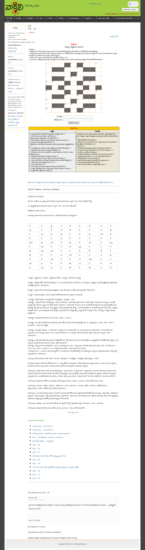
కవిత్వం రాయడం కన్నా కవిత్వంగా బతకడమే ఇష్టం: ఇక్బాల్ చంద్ (15, 120)
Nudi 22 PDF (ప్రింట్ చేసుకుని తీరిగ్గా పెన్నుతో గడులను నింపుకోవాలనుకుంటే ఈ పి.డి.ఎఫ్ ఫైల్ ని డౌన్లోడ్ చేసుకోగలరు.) (71, 182)
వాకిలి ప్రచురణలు (95, 3)
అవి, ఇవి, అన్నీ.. (103, 17)
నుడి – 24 (36, 445)
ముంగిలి (9, 17)
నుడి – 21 (36, 452)
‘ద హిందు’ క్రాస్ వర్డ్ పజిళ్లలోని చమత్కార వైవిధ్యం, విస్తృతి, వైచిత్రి (55, 467)
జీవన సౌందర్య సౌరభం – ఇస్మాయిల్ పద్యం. (15, 88)
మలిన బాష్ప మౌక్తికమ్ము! (12, 49)
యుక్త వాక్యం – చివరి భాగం (42, 426)
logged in (41, 532)
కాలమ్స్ (17, 17)
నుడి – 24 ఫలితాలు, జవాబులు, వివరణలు (47, 437)
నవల (49, 17)
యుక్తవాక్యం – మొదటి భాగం (43, 430)
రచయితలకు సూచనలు (124, 17)
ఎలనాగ (32, 32)
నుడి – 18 (36, 471)
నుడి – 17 (36, 474)
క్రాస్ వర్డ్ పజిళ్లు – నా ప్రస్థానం (43, 441)
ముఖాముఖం (73, 17)
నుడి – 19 (36, 463)
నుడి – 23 (36, 448)
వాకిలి (71, 543)
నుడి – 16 (36, 478)
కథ (40, 17)
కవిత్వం (29, 17)
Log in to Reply (34, 520)
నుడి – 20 (36, 459)
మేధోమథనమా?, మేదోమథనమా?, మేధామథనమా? (51, 433)
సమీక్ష (60, 17)
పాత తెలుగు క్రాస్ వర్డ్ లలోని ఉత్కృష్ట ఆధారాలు (49, 456)
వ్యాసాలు (88, 17)
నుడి (8, 20)
